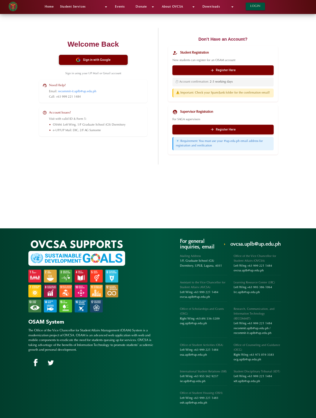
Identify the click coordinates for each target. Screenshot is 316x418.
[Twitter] (50, 363)
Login (255, 6)
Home (49, 6)
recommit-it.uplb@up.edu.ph (77, 91)
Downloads (218, 6)
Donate (145, 6)
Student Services (84, 6)
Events (122, 6)
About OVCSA (179, 6)
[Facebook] (35, 363)
